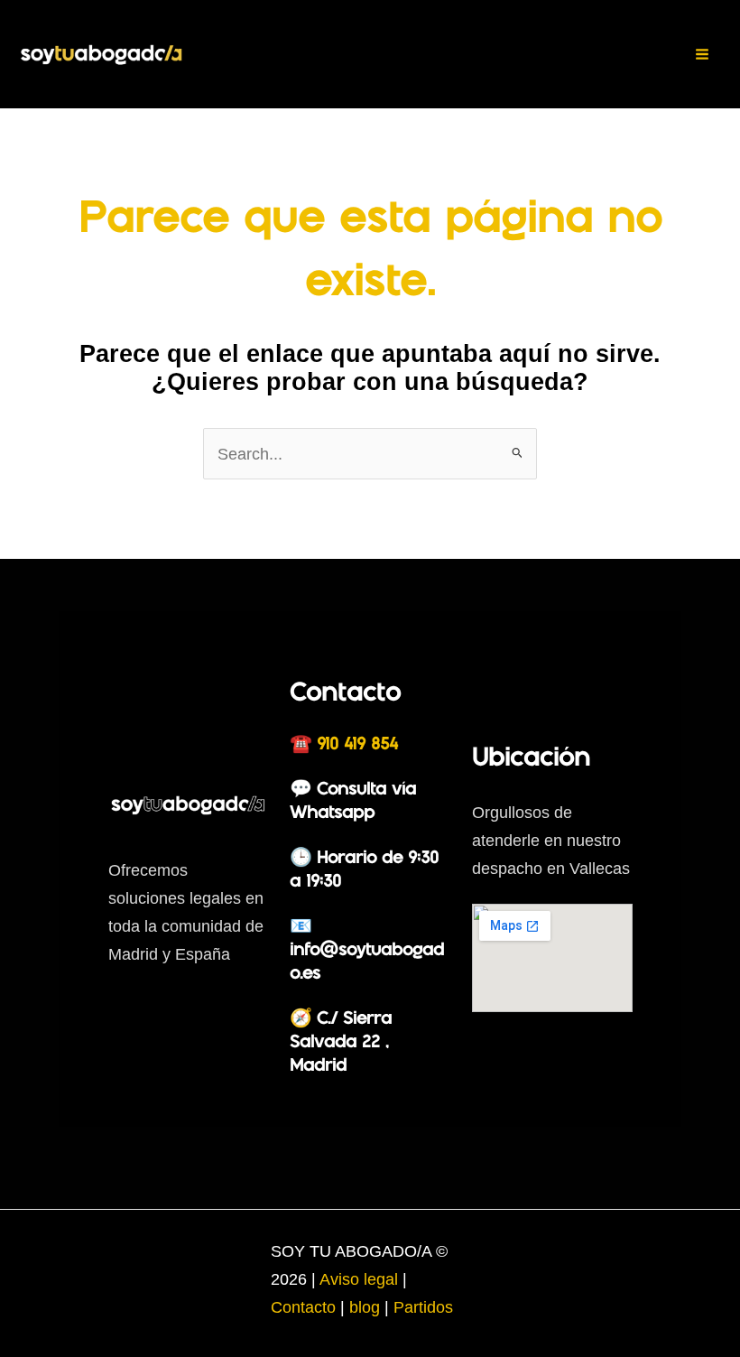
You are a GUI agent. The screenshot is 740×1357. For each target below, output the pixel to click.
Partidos (423, 1306)
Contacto (305, 1306)
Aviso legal (360, 1278)
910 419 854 (357, 744)
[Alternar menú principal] (702, 53)
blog (364, 1306)
